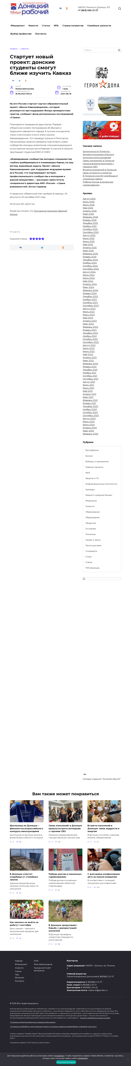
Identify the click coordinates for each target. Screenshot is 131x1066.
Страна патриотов (72, 25)
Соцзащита (91, 551)
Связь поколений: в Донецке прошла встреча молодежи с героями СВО (98, 163)
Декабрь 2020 (90, 406)
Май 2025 (88, 244)
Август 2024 (89, 272)
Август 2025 (89, 235)
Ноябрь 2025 (90, 226)
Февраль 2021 (90, 400)
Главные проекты (94, 467)
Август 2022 (89, 345)
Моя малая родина (43, 964)
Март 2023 (88, 324)
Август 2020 (89, 418)
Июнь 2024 (89, 278)
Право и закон (93, 540)
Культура (89, 489)
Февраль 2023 (90, 327)
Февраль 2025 (90, 254)
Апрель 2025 (90, 247)
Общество (90, 523)
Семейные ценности (99, 25)
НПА (56, 25)
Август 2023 (89, 308)
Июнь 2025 (89, 241)
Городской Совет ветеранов (42, 969)
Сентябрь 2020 (91, 415)
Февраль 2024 (90, 290)
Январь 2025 (89, 257)
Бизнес (89, 456)
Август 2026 (89, 199)
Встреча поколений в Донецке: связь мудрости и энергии (103, 828)
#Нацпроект (17, 25)
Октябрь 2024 (90, 266)
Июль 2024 (89, 275)
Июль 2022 (89, 348)
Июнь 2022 (89, 351)
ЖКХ (87, 472)
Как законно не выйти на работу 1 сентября (24, 923)
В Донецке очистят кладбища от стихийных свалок (24, 877)
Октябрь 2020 (90, 412)
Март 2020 (88, 431)
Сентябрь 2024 (91, 269)
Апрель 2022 (90, 357)
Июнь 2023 (89, 315)
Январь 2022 (90, 367)
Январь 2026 (89, 220)
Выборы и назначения (96, 461)
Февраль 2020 (90, 434)
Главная (18, 961)
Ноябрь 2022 (90, 336)
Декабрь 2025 (90, 223)
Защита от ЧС (92, 478)
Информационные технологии (101, 484)
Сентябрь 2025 (91, 232)
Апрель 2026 (90, 211)
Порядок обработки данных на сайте (95, 1018)
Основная (90, 528)
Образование (92, 512)
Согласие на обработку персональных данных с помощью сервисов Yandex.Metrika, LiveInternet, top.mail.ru (53, 1026)
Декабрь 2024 (90, 260)
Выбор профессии (20, 34)
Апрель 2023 (90, 321)
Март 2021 (88, 397)
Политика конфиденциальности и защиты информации (32, 1022)
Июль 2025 (88, 238)
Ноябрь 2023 (90, 299)
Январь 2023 (90, 330)
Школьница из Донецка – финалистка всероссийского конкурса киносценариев (98, 154)
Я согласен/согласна (66, 1062)
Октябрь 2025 (90, 229)
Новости (33, 25)
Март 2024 (88, 287)
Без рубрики (92, 450)
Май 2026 (88, 208)
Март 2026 (88, 214)
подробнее (59, 1056)
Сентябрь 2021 (90, 379)
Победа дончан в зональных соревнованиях (65, 875)
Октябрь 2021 (90, 376)
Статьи (46, 25)
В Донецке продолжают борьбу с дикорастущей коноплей (63, 928)
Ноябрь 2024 (90, 263)
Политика (90, 534)
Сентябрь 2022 (91, 342)
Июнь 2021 (88, 388)
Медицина (91, 500)
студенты (15, 232)
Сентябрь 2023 (91, 305)
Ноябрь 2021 (89, 373)
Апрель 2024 (90, 284)
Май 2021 (88, 391)
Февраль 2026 (90, 217)
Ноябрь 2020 (90, 409)
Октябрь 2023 (90, 302)
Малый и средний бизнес (98, 495)
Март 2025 (88, 250)
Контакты (40, 34)
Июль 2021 (88, 385)
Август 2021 (89, 382)
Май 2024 (88, 281)
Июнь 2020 (89, 425)
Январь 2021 (89, 403)
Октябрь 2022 (90, 339)
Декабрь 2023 (90, 296)
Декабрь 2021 (90, 370)
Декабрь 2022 (90, 333)
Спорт (88, 556)
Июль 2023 (89, 312)
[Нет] (128, 1059)
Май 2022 (88, 354)
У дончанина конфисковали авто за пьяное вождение (104, 875)
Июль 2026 (88, 202)
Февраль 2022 (90, 363)
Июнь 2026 (89, 205)
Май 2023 (88, 318)
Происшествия (93, 545)
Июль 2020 (89, 421)
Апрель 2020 (90, 428)
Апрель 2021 (89, 394)
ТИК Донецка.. (92, 568)
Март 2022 (88, 360)
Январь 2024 (90, 293)
